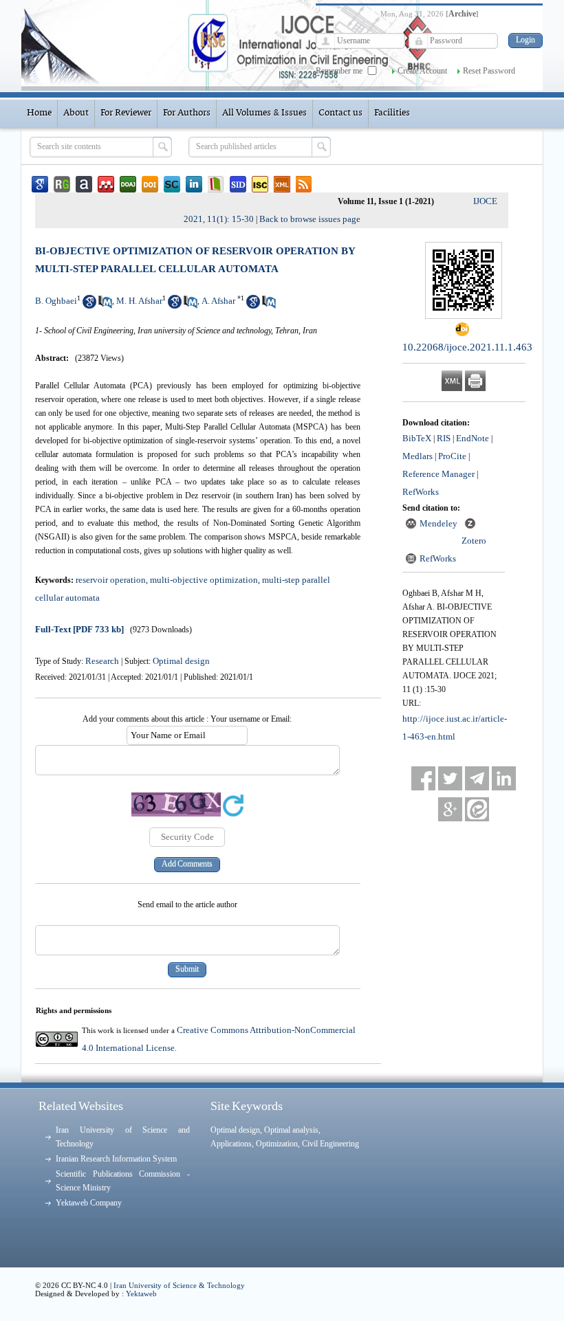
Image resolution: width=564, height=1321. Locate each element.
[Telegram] (477, 778)
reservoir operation (111, 580)
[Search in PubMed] (105, 305)
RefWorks (420, 492)
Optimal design (181, 661)
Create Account (422, 71)
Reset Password (489, 71)
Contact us (340, 113)
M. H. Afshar (139, 301)
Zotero (474, 540)
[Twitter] (450, 778)
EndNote (472, 438)
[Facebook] (423, 778)
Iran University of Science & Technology (179, 1285)
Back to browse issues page (309, 219)
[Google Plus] (450, 809)
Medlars (417, 456)
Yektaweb (141, 1293)
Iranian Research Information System (116, 1159)
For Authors (186, 113)
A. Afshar (218, 301)
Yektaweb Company (89, 1203)
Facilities (392, 113)
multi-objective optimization (204, 580)
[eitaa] (477, 809)
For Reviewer (125, 113)
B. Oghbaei (56, 301)
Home (39, 113)
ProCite (452, 456)
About (76, 113)
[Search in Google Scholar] (89, 305)
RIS (444, 438)
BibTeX (416, 438)
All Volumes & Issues (264, 113)
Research (102, 661)
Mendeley (438, 523)
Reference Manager (438, 474)
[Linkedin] (504, 778)
